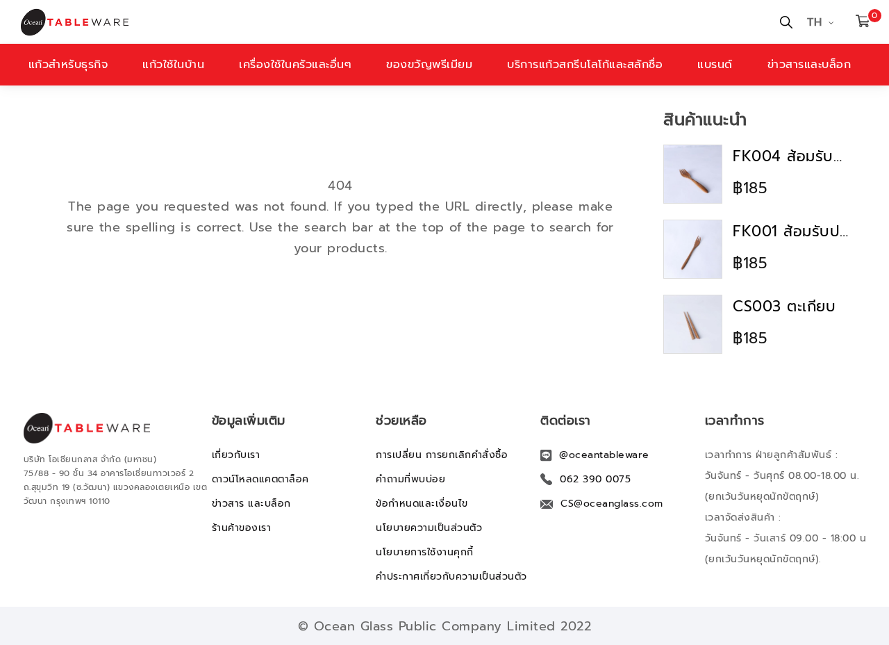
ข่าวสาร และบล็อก (251, 503)
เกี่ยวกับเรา (236, 455)
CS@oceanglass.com (611, 503)
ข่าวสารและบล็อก (809, 64)
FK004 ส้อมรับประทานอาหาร (792, 156)
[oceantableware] (224, 22)
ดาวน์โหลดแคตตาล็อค (260, 479)
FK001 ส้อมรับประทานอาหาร (792, 231)
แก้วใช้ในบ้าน (173, 64)
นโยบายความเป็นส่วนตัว (429, 528)
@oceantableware (604, 455)
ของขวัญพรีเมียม (429, 64)
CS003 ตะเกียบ (784, 306)
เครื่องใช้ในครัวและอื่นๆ (295, 64)
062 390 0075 (595, 479)
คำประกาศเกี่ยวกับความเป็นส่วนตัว (451, 576)
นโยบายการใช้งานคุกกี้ (425, 552)
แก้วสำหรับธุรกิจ (68, 64)
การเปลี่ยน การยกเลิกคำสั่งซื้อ (442, 455)
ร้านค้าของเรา (242, 528)
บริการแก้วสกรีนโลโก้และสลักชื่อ (585, 64)
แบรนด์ (715, 64)
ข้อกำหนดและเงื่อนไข (422, 503)
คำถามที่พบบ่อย (410, 479)
